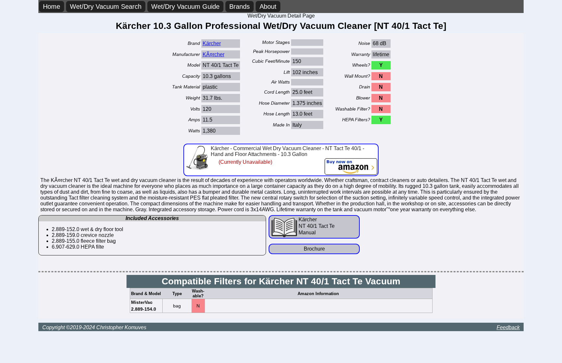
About (268, 6)
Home (51, 6)
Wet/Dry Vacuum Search (105, 6)
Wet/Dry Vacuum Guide (185, 6)
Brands (239, 6)
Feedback (508, 327)
